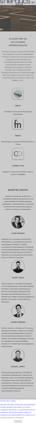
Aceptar (18, 421)
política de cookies (22, 415)
